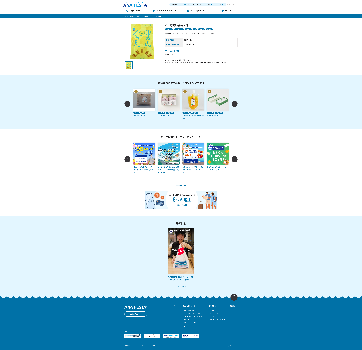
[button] (195, 4)
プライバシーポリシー (130, 346)
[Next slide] (235, 104)
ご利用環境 (153, 346)
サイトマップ (143, 346)
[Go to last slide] (127, 104)
